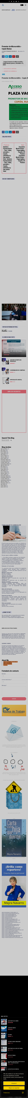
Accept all (14, 1083)
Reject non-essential (14, 1088)
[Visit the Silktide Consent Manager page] (23, 1092)
